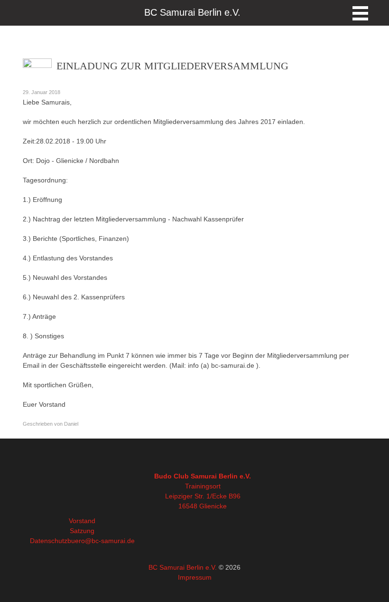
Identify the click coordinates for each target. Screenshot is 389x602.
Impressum (195, 577)
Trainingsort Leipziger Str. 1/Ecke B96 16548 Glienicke (203, 496)
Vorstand (82, 521)
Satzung (82, 531)
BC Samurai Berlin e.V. (182, 567)
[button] (360, 13)
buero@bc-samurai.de (101, 541)
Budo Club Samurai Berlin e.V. (202, 476)
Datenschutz (48, 541)
